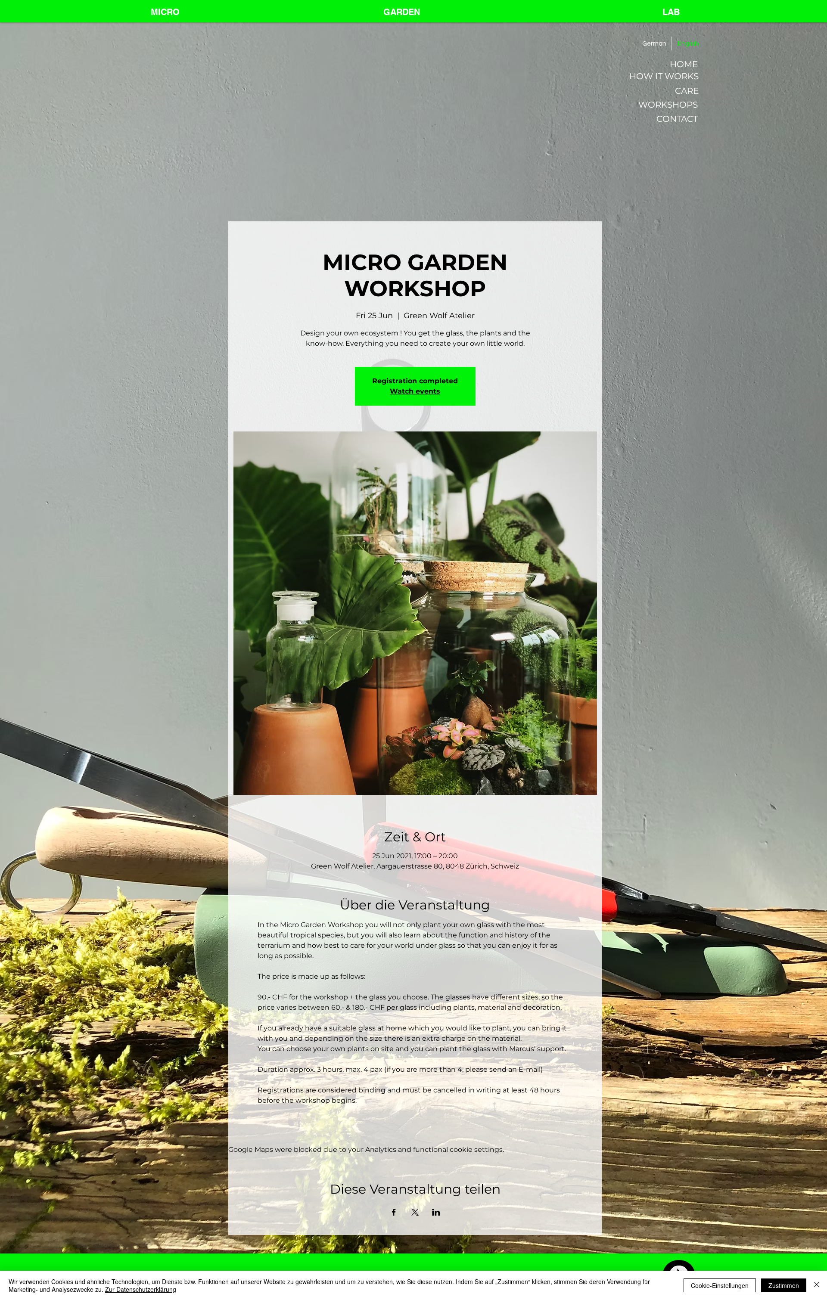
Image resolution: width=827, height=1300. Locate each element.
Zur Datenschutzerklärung (140, 1289)
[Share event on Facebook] (394, 1212)
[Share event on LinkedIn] (436, 1212)
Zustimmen (783, 1285)
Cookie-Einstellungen (720, 1285)
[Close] (816, 1285)
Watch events (415, 391)
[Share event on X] (415, 1212)
